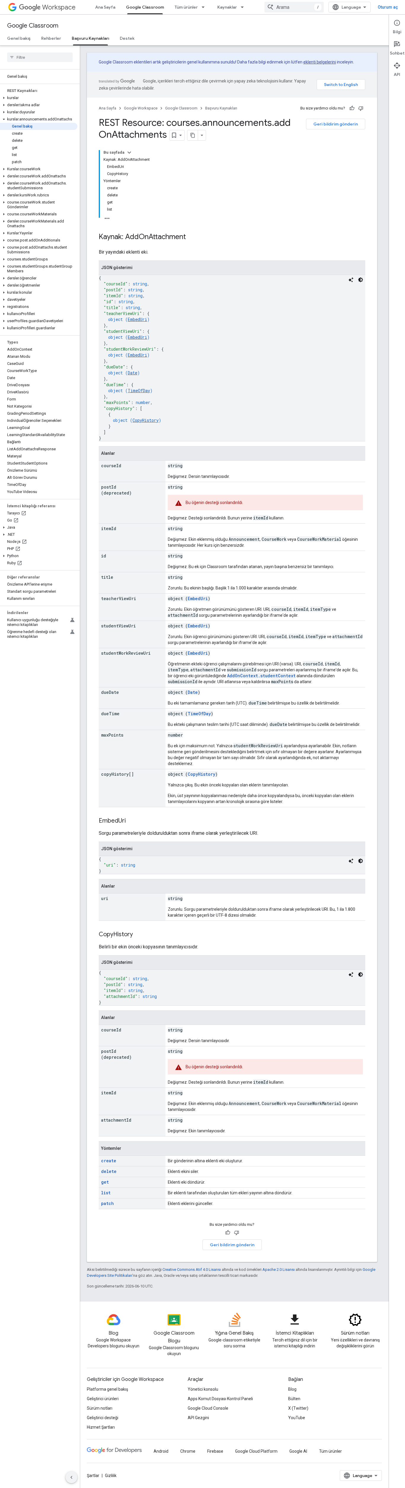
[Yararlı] (351, 108)
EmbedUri (137, 319)
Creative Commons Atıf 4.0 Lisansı (191, 1269)
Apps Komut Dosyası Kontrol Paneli (220, 1398)
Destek (127, 38)
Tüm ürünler (186, 7)
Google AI (298, 1451)
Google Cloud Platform (256, 1451)
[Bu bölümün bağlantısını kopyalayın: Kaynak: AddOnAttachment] (192, 237)
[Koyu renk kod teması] (360, 279)
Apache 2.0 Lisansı (278, 1269)
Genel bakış (19, 38)
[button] (38, 97)
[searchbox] (40, 57)
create (108, 1160)
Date (132, 373)
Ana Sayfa (105, 7)
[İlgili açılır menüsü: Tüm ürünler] (205, 7)
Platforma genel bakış (107, 1389)
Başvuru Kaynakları (90, 38)
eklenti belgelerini (319, 62)
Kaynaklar (227, 7)
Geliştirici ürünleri (103, 1398)
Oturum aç (388, 7)
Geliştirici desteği (102, 1417)
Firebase (215, 1451)
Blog (292, 1389)
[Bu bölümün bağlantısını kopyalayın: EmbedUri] (132, 821)
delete (109, 1171)
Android (161, 1451)
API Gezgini (198, 1417)
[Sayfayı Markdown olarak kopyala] (192, 135)
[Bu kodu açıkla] (351, 279)
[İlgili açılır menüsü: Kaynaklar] (244, 7)
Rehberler (51, 38)
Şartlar (93, 1475)
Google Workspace (140, 108)
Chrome (187, 1451)
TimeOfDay (139, 390)
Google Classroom (145, 7)
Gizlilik (111, 1475)
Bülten (294, 1398)
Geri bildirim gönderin (335, 124)
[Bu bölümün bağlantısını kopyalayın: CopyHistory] (139, 934)
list (106, 1193)
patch (107, 1203)
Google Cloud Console (208, 1408)
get (105, 1182)
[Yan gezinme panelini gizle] (71, 1477)
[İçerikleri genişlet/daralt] (129, 152)
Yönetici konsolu (203, 1389)
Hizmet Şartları (101, 1427)
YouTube (296, 1417)
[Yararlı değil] (360, 108)
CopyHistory (146, 420)
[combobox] (294, 7)
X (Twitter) (298, 1408)
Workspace (59, 7)
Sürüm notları (99, 1408)
